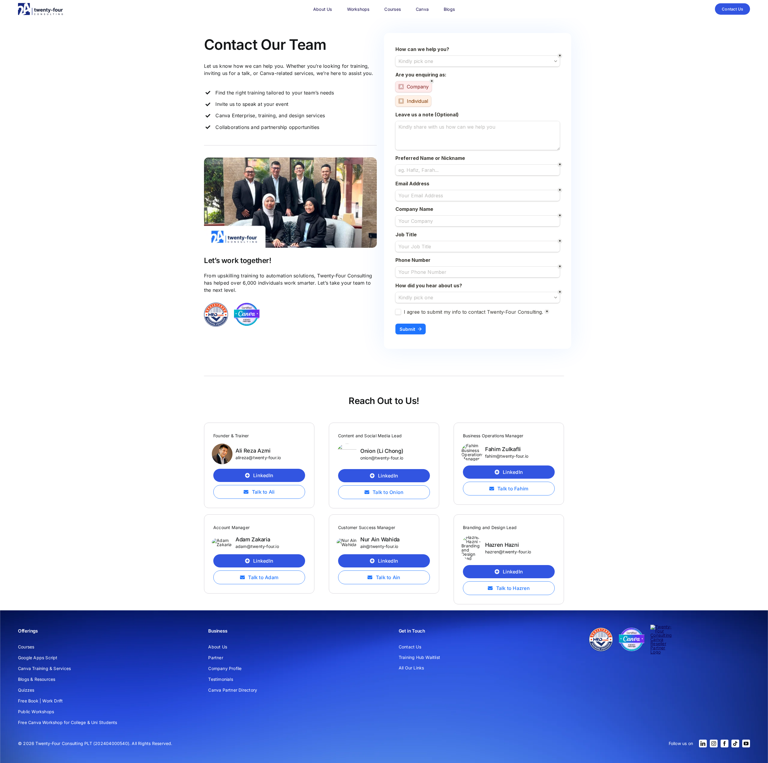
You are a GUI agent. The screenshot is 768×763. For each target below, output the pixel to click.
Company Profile (225, 668)
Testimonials (220, 679)
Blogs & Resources (37, 679)
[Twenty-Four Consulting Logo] (40, 4)
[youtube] (746, 743)
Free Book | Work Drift (40, 700)
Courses (26, 646)
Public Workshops (36, 711)
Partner (215, 657)
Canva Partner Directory (232, 690)
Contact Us (410, 646)
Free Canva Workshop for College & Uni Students (67, 722)
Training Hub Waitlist (419, 657)
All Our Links (411, 667)
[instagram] (714, 743)
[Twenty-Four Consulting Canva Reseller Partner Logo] (663, 626)
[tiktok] (735, 743)
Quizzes (26, 690)
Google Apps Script (38, 657)
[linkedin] (703, 743)
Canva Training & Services (44, 668)
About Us (217, 646)
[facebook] (724, 743)
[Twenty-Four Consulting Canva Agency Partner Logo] (247, 304)
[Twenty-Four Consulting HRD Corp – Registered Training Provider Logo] (216, 304)
